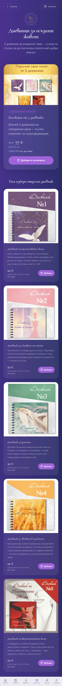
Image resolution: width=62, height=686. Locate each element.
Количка (52, 6)
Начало (13, 6)
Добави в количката (33, 160)
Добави (48, 273)
